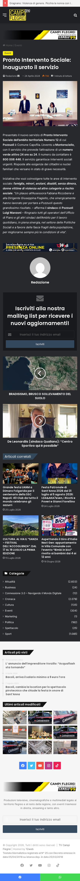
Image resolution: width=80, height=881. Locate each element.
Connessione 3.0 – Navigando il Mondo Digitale (33, 593)
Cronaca (10, 599)
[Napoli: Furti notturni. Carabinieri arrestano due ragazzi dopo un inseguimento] (40, 717)
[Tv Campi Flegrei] (19, 15)
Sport (8, 633)
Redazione (11, 75)
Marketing (11, 616)
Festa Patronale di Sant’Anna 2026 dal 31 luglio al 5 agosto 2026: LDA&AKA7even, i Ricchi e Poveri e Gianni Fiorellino (58, 494)
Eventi (18, 45)
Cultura (9, 604)
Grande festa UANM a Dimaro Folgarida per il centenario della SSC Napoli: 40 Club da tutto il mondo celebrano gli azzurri (20, 496)
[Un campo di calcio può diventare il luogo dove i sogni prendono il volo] (40, 732)
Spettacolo (11, 628)
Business (10, 587)
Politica (9, 622)
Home (9, 45)
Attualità (10, 581)
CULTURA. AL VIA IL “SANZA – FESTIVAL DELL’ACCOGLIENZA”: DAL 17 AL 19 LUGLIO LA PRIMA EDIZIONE (20, 546)
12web (29, 849)
